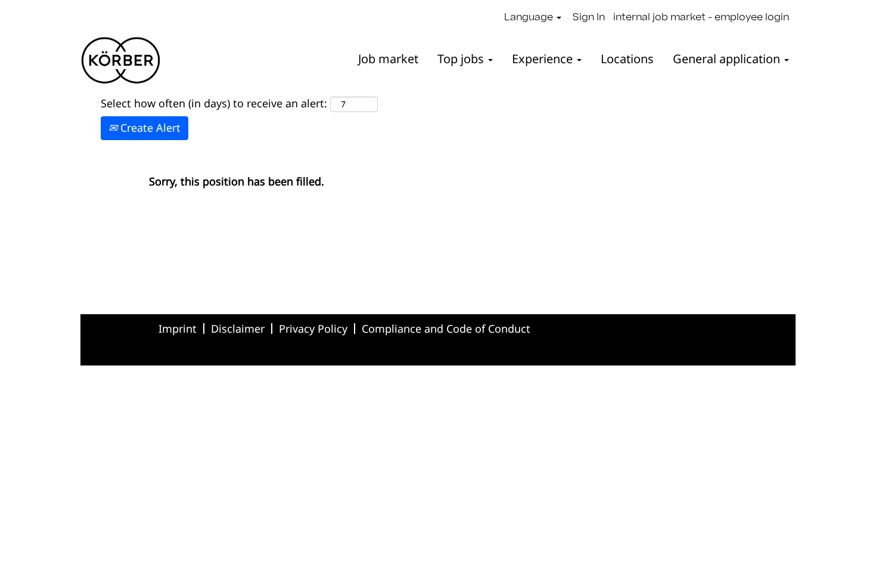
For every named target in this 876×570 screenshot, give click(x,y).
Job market (388, 59)
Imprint (178, 328)
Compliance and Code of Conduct (446, 328)
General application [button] (728, 59)
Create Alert (149, 127)
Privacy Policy (313, 328)
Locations (627, 59)
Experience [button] (544, 59)
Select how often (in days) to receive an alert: (214, 103)
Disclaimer (238, 328)
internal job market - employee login (701, 18)
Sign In (589, 18)
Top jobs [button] (462, 59)
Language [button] (529, 18)
